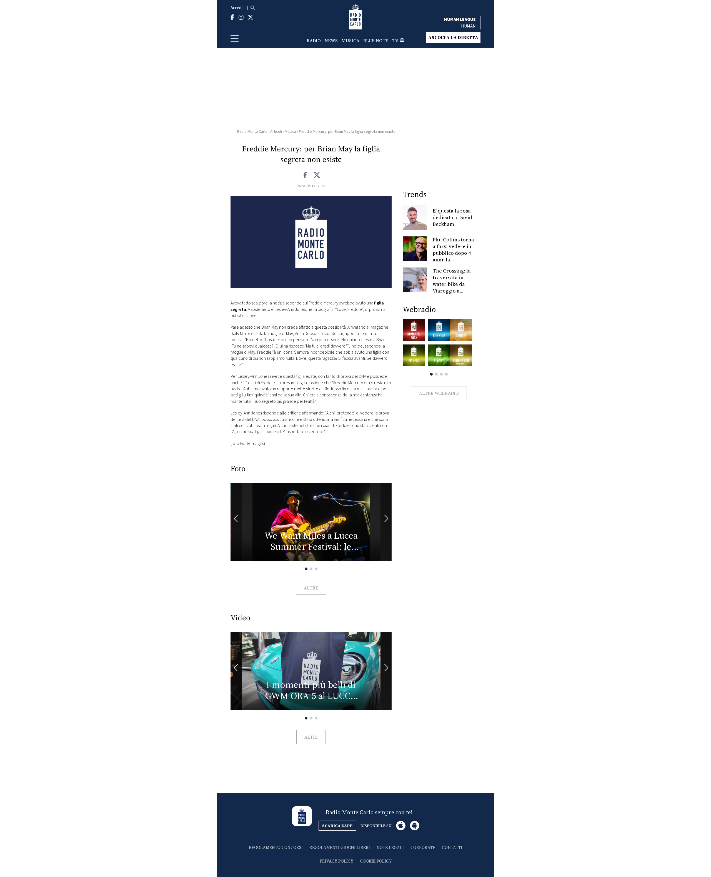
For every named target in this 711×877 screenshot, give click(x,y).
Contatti (452, 847)
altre (311, 588)
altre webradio (439, 393)
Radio (314, 41)
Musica (350, 41)
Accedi (236, 8)
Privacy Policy (336, 861)
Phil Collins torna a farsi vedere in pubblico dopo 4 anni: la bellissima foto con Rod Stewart (453, 256)
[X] (316, 175)
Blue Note (375, 41)
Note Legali (390, 847)
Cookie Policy (376, 861)
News (331, 41)
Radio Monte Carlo (252, 131)
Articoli (276, 131)
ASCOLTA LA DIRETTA (453, 37)
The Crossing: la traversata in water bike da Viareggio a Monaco (452, 284)
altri (311, 737)
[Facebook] (305, 175)
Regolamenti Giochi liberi (339, 847)
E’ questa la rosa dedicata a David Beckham (452, 217)
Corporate (422, 847)
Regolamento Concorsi (276, 847)
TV (395, 41)
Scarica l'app (337, 825)
